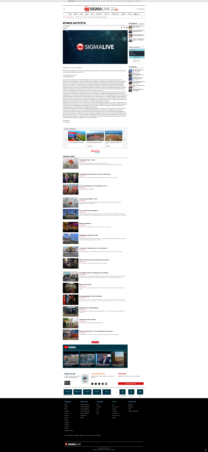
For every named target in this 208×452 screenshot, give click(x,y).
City (99, 1)
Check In (115, 1)
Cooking (124, 1)
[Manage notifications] (206, 450)
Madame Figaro (110, 1)
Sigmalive (80, 1)
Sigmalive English (130, 1)
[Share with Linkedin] (127, 27)
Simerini (84, 1)
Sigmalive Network (72, 1)
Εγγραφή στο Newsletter (131, 383)
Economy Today (94, 1)
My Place (120, 1)
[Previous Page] (65, 139)
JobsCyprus (137, 1)
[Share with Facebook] (121, 27)
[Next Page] (124, 139)
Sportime (88, 1)
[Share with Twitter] (124, 27)
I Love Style (103, 1)
